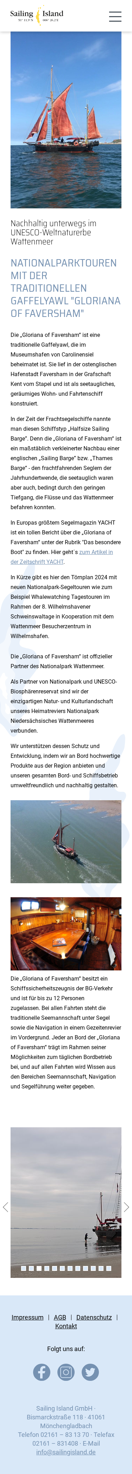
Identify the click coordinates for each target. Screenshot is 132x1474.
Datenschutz (94, 1317)
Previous (5, 1207)
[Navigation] (115, 17)
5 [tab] (54, 1268)
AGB (60, 1317)
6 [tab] (62, 1268)
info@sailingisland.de (66, 1452)
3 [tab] (39, 1268)
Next (126, 1207)
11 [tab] (101, 1268)
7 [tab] (70, 1268)
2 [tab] (31, 1268)
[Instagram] (66, 1378)
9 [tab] (85, 1268)
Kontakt (66, 1326)
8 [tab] (77, 1268)
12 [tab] (108, 1268)
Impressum (28, 1317)
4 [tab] (46, 1268)
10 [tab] (93, 1268)
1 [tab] (23, 1268)
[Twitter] (90, 1378)
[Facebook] (41, 1378)
